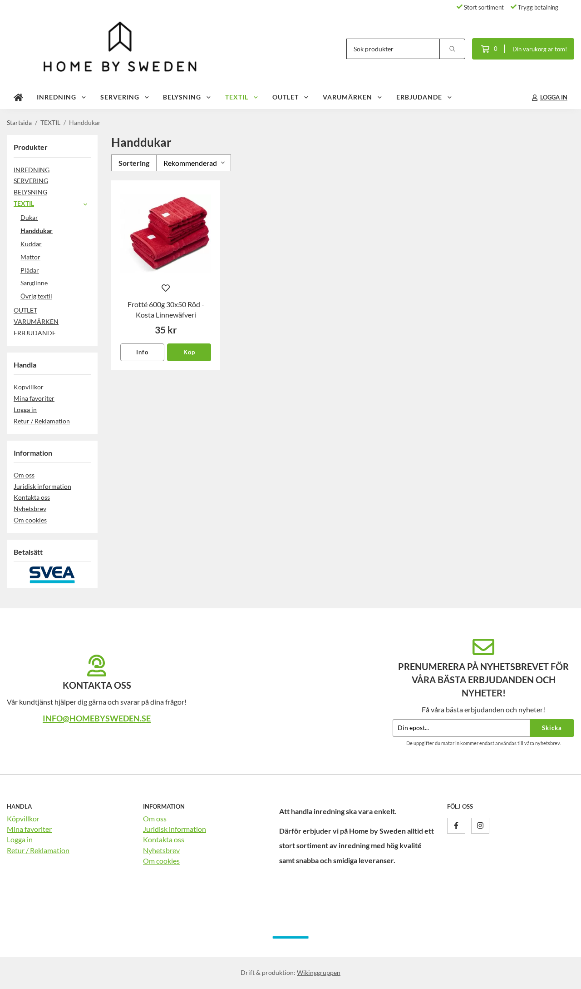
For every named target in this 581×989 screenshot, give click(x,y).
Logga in (25, 409)
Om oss (24, 475)
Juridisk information (42, 486)
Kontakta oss (32, 497)
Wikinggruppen (318, 972)
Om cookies (30, 520)
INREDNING (56, 97)
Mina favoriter (34, 398)
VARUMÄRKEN (347, 97)
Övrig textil (36, 296)
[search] (452, 49)
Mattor (30, 257)
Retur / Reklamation (42, 421)
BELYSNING (182, 97)
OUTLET (285, 97)
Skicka (552, 727)
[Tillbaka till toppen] (562, 976)
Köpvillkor (29, 387)
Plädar (29, 270)
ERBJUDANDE (419, 97)
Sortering (133, 163)
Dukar (29, 217)
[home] (18, 97)
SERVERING (119, 97)
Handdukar (36, 230)
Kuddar (31, 244)
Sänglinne (34, 283)
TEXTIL (236, 97)
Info (142, 352)
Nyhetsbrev (30, 508)
